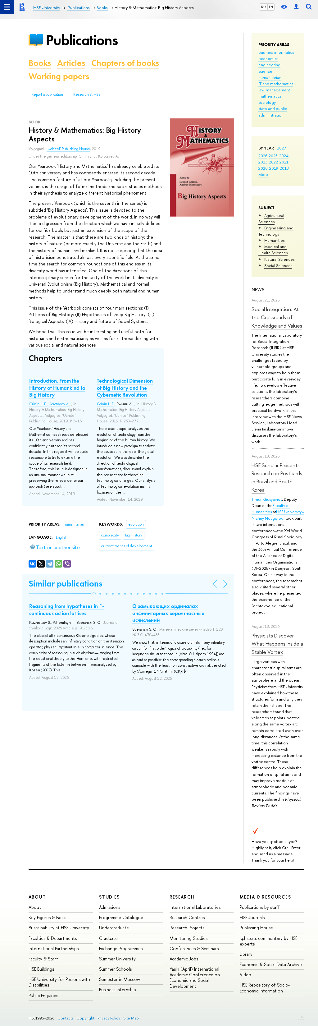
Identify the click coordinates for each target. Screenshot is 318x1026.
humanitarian (269, 77)
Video (245, 975)
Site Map (131, 1018)
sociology (267, 102)
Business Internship (117, 989)
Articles (71, 63)
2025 (273, 156)
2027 (281, 148)
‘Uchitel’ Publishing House (68, 148)
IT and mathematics (275, 83)
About (37, 897)
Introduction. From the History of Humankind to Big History (57, 387)
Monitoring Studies (188, 938)
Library (246, 954)
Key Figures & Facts (47, 917)
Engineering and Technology (275, 231)
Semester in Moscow (119, 979)
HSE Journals (252, 917)
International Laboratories (195, 907)
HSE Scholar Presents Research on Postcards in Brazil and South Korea (277, 477)
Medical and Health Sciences (273, 249)
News (258, 289)
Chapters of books (125, 63)
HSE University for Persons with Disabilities (59, 982)
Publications (82, 39)
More (263, 174)
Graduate (108, 938)
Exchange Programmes (121, 948)
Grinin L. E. (38, 404)
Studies (109, 897)
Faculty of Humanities (271, 508)
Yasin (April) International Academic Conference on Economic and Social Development (195, 977)
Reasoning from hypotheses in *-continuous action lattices (66, 609)
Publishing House (256, 928)
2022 (273, 162)
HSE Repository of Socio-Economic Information (265, 987)
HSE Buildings (41, 969)
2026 (262, 156)
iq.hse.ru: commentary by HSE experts (268, 941)
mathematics (269, 96)
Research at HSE (86, 94)
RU (263, 7)
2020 (263, 168)
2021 (283, 162)
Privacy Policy (109, 1018)
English (61, 537)
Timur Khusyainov (267, 499)
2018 (284, 168)
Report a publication (47, 94)
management (278, 90)
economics (268, 58)
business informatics (276, 52)
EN (271, 7)
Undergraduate (114, 928)
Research (182, 897)
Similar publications (65, 583)
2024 (283, 156)
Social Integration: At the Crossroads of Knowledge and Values (277, 317)
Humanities (274, 240)
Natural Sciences (279, 259)
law (261, 90)
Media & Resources (265, 897)
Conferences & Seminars (194, 948)
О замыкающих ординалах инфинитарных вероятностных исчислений (168, 613)
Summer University (117, 959)
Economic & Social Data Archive (271, 964)
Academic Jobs (184, 959)
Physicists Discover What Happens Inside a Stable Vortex (277, 644)
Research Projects (187, 928)
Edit (301, 1017)
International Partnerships (54, 948)
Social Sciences (278, 265)
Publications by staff (260, 907)
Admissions (109, 907)
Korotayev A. (59, 404)
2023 (262, 162)
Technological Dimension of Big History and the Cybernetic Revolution (125, 387)
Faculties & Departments (53, 938)
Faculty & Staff (43, 959)
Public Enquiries (43, 995)
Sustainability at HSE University (59, 928)
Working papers (59, 76)
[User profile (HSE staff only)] (296, 7)
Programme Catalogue (121, 917)
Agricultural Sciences (271, 218)
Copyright (85, 1018)
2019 (273, 168)
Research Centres (187, 917)
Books (40, 63)
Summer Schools (115, 969)
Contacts (65, 1018)
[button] (94, 594)
